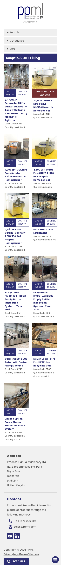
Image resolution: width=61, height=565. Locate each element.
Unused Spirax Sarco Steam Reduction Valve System (15, 424)
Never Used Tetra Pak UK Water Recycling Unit (44, 362)
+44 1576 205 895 (25, 521)
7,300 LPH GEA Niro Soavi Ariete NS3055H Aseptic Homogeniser (16, 175)
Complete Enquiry (22, 93)
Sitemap (33, 554)
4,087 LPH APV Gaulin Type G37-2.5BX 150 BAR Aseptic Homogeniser (15, 236)
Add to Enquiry (10, 93)
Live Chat (19, 561)
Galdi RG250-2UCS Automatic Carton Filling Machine (16, 362)
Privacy (8, 554)
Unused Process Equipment (43, 231)
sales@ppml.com (25, 527)
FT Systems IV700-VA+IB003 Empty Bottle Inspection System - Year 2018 (43, 301)
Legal (16, 554)
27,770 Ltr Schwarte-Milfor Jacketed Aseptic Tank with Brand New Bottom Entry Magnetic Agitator (16, 110)
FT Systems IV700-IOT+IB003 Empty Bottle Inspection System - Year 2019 (15, 301)
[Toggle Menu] (55, 559)
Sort (12, 49)
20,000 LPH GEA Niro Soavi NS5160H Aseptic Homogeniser (43, 105)
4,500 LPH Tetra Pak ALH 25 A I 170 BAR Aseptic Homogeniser (43, 175)
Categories (17, 41)
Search (14, 32)
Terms (24, 554)
